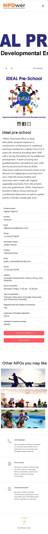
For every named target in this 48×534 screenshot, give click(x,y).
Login (24, 521)
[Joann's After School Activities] (24, 419)
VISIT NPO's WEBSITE (24, 333)
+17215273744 (11, 270)
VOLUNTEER (24, 340)
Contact (24, 518)
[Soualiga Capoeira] (24, 378)
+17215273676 (11, 236)
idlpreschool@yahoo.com (16, 228)
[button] (42, 5)
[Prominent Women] (24, 398)
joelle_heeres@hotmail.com (17, 261)
